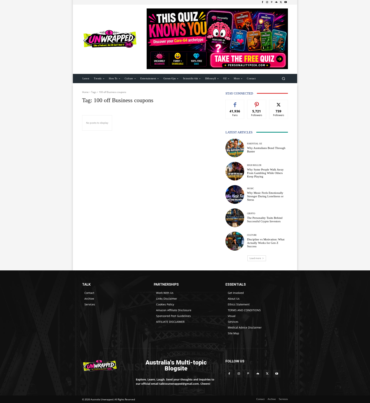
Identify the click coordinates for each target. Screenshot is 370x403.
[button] (283, 78)
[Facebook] (262, 2)
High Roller (254, 165)
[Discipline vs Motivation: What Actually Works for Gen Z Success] (234, 241)
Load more (255, 258)
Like (235, 102)
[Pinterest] (271, 2)
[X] (281, 2)
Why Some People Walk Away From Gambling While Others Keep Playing (265, 173)
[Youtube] (285, 2)
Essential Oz (254, 144)
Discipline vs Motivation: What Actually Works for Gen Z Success (265, 243)
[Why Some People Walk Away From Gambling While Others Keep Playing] (234, 171)
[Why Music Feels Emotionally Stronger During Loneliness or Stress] (234, 194)
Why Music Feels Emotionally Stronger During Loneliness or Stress (265, 196)
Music (250, 188)
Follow (256, 102)
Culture (252, 235)
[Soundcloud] (276, 2)
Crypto (251, 213)
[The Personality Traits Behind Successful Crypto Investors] (234, 217)
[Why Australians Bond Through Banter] (234, 148)
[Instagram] (267, 2)
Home (85, 92)
